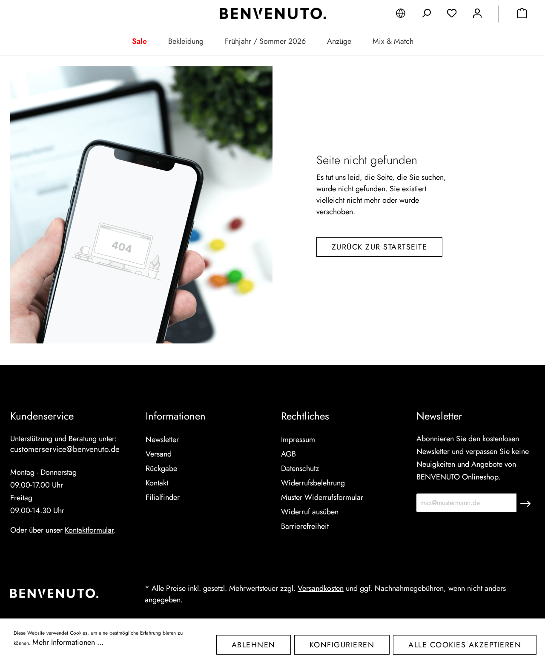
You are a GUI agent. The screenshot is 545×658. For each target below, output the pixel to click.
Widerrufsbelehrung (313, 482)
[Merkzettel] (452, 15)
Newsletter (162, 439)
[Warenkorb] (522, 15)
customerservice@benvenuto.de (65, 449)
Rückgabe (161, 468)
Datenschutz (300, 468)
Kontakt (157, 482)
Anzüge (339, 41)
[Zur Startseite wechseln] (272, 13)
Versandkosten (321, 588)
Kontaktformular (89, 530)
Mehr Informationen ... (67, 642)
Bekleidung (186, 41)
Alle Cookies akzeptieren (464, 644)
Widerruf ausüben (309, 511)
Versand (159, 453)
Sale (139, 41)
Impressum (298, 439)
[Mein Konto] (477, 15)
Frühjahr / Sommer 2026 (265, 41)
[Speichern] (525, 503)
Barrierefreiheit (305, 526)
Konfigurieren (342, 644)
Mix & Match (393, 41)
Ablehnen (253, 644)
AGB (288, 453)
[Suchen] (426, 15)
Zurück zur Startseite (379, 246)
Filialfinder (163, 497)
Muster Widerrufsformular (322, 497)
